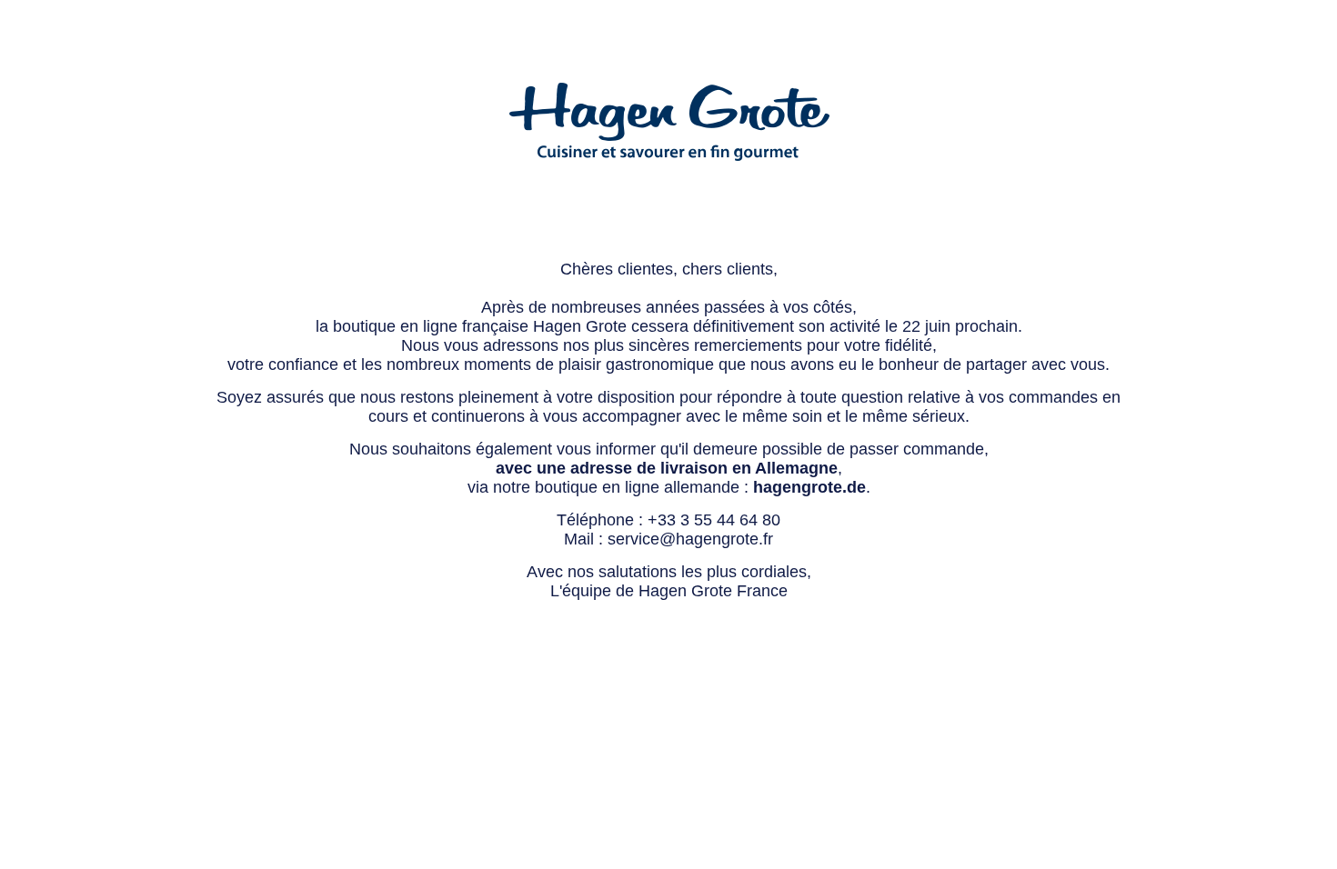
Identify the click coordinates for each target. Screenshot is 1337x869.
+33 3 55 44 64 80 (714, 520)
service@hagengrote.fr (690, 539)
